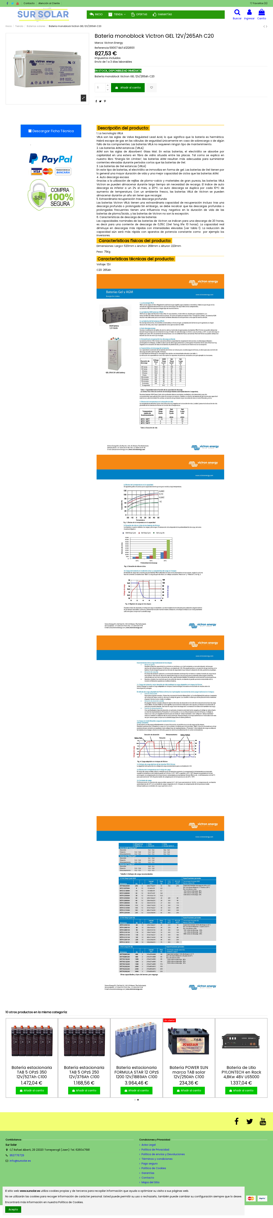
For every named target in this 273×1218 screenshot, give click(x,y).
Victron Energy (113, 43)
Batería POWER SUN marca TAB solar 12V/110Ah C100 (189, 1072)
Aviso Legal (149, 1145)
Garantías (148, 1173)
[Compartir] (96, 101)
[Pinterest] (105, 101)
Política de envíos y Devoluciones (163, 1154)
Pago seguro (150, 1163)
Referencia (102, 48)
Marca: (99, 43)
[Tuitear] (100, 101)
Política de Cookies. (70, 1202)
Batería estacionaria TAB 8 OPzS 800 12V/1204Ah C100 (32, 1072)
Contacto (29, 3)
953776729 (17, 1155)
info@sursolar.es (20, 1161)
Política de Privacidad (155, 1149)
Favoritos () (260, 3)
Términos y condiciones (157, 1159)
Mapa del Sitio (151, 1182)
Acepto (13, 1209)
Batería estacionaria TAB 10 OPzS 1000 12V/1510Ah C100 (84, 1072)
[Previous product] (264, 26)
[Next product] (266, 26)
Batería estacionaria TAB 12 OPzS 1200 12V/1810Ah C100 (241, 1072)
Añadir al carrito (130, 87)
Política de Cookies (154, 1168)
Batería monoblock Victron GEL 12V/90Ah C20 (136, 1072)
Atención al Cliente (49, 3)
